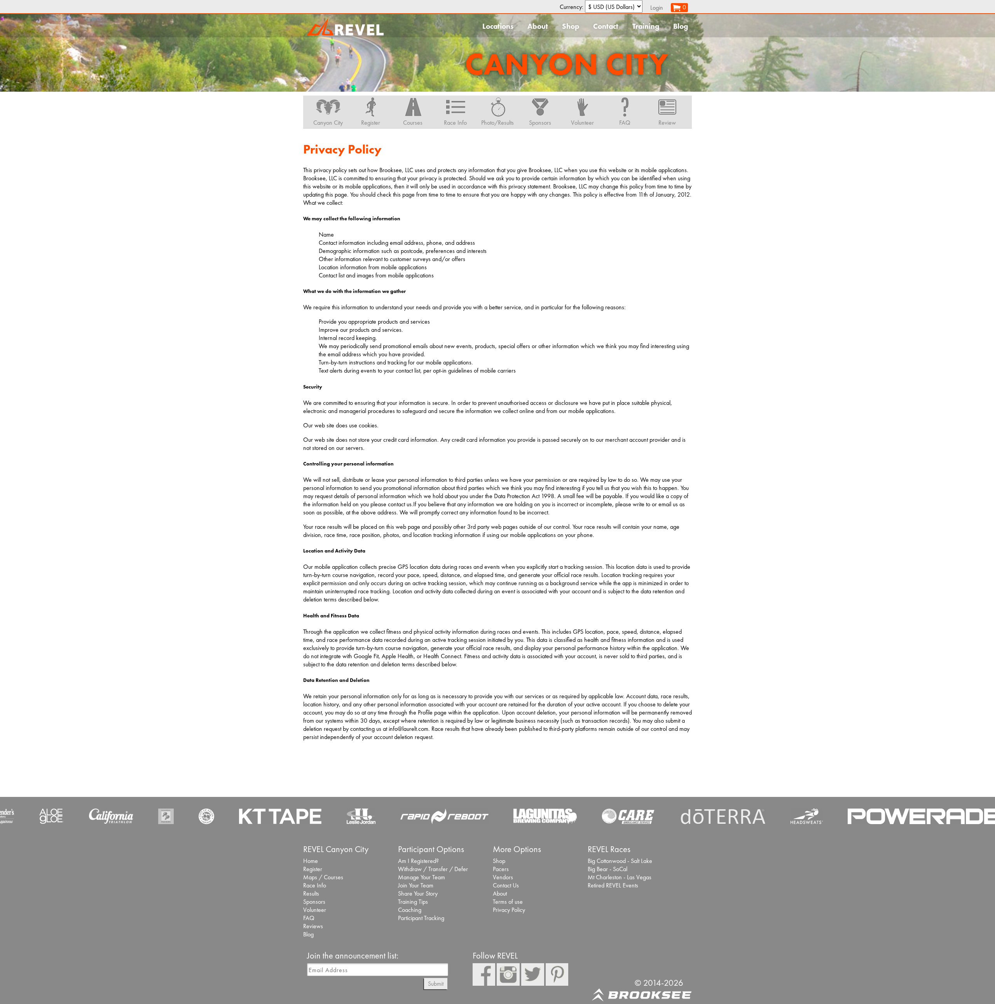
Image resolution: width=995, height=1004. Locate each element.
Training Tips (413, 902)
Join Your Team (415, 885)
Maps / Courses (323, 877)
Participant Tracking (421, 918)
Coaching (409, 910)
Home (310, 861)
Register (312, 869)
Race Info (314, 885)
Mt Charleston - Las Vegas (619, 877)
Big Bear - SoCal (607, 869)
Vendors (503, 877)
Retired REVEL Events (613, 885)
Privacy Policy (509, 910)
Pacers (501, 869)
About (537, 26)
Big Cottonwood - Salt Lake (620, 861)
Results (311, 893)
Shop (570, 26)
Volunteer (314, 910)
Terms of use (508, 902)
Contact (605, 26)
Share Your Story (418, 893)
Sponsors (314, 902)
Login (656, 7)
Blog (680, 26)
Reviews (313, 926)
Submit (435, 984)
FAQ (308, 918)
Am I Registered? (418, 861)
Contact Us (506, 885)
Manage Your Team (421, 877)
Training (645, 26)
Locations (497, 26)
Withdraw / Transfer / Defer (433, 869)
